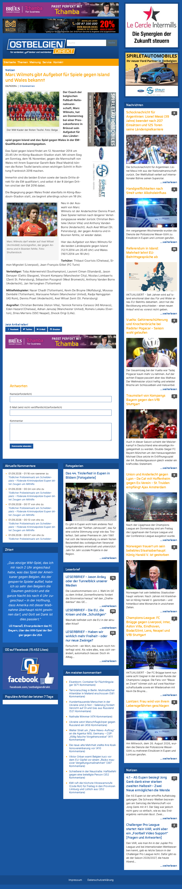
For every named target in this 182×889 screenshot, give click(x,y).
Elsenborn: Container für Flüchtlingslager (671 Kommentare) (91, 683)
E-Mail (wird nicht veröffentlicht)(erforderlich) (36, 407)
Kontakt (58, 62)
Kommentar (16, 420)
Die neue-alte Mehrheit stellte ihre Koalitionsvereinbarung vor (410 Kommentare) (92, 748)
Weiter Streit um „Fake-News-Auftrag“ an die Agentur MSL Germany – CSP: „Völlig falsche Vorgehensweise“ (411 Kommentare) (91, 735)
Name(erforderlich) (21, 393)
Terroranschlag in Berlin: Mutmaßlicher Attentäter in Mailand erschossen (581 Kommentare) (92, 693)
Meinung (35, 62)
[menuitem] (10, 62)
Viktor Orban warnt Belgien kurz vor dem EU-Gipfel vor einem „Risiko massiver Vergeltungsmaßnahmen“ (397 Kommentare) (92, 761)
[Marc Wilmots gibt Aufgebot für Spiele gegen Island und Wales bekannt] (33, 109)
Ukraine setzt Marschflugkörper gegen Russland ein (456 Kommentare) (92, 723)
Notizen (10, 70)
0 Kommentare (27, 86)
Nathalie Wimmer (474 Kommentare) (90, 716)
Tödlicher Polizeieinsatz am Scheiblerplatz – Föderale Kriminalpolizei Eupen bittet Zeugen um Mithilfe (32, 480)
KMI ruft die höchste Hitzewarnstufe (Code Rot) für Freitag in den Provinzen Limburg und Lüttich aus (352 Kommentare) (92, 787)
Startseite (10, 62)
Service (47, 62)
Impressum (75, 879)
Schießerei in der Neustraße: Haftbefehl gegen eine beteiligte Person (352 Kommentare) (92, 774)
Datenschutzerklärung (100, 879)
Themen (22, 62)
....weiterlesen (107, 558)
